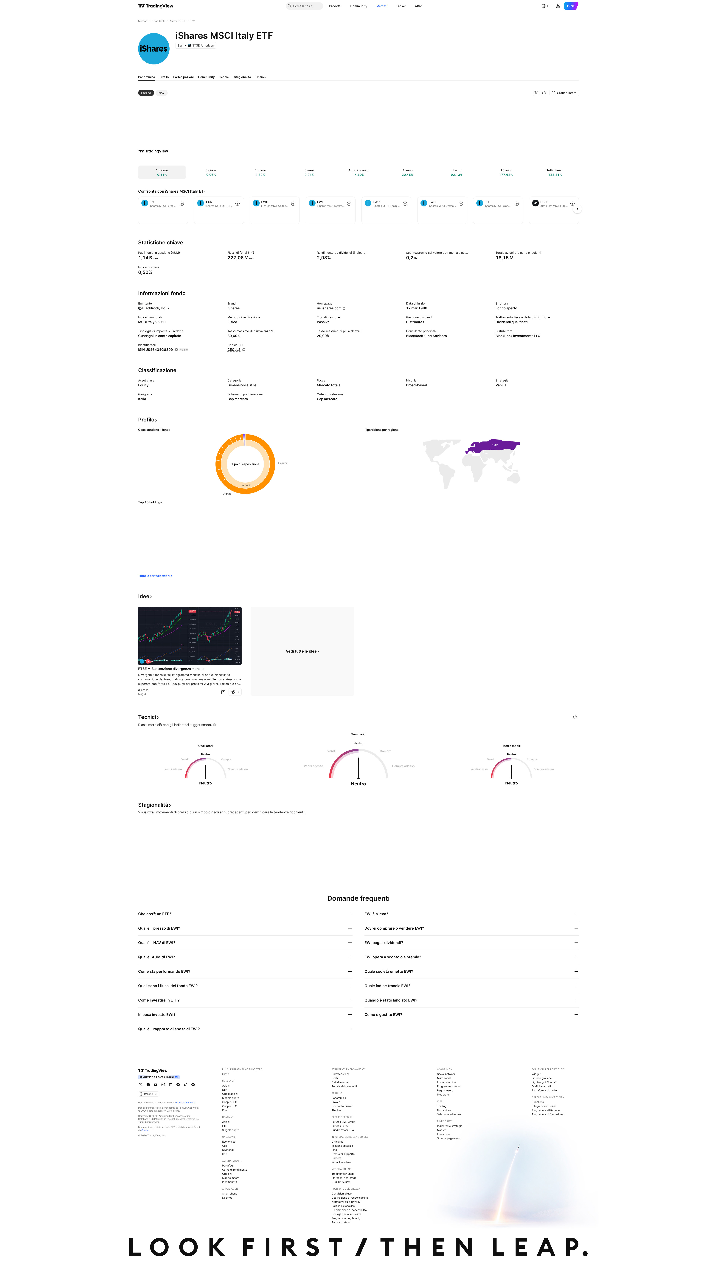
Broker (401, 6)
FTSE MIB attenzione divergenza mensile (171, 669)
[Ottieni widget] (544, 93)
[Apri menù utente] (558, 6)
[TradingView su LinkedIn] (170, 1084)
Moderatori (443, 1094)
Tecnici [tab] (224, 77)
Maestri (441, 1130)
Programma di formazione (547, 1114)
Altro (418, 6)
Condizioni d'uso (342, 1193)
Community (358, 6)
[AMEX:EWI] (142, 661)
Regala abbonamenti (344, 1086)
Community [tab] (206, 77)
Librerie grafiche (542, 1078)
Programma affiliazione (546, 1110)
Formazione (444, 1110)
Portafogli (228, 1165)
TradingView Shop (343, 1173)
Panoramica (339, 1097)
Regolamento (445, 1090)
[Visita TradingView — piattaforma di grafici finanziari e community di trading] (153, 151)
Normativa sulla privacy (346, 1201)
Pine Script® (229, 1181)
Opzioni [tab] (260, 77)
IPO (224, 1153)
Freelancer (443, 1134)
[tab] (146, 93)
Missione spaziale (342, 1145)
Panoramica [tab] (146, 77)
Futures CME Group (343, 1121)
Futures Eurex (340, 1125)
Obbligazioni (230, 1093)
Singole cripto (230, 1097)
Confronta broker (342, 1106)
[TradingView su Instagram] (163, 1084)
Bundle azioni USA (343, 1130)
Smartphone (229, 1193)
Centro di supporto (343, 1153)
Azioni (225, 1085)
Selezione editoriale (449, 1114)
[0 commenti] (223, 692)
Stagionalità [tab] (242, 77)
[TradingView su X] (140, 1084)
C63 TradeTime (341, 1181)
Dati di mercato (341, 1082)
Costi (335, 1078)
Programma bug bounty (346, 1218)
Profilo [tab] (164, 77)
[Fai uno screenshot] (536, 93)
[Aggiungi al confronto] (182, 203)
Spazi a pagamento (449, 1138)
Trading (441, 1106)
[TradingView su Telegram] (178, 1084)
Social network (446, 1074)
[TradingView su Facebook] (148, 1084)
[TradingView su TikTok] (185, 1084)
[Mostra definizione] (182, 252)
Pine (224, 1110)
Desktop (227, 1197)
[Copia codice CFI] (243, 350)
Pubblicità (538, 1102)
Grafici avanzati (541, 1086)
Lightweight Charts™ (544, 1082)
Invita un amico (446, 1082)
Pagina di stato (341, 1222)
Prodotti (335, 6)
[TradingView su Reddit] (193, 1084)
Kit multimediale (341, 1162)
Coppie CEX (229, 1102)
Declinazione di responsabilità (350, 1197)
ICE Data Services (185, 1102)
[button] (344, 6)
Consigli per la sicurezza (346, 1214)
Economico (228, 1141)
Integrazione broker (544, 1106)
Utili (224, 1145)
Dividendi (228, 1149)
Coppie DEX (229, 1106)
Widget (536, 1074)
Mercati (381, 6)
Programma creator (449, 1086)
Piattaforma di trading (545, 1090)
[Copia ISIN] (176, 350)
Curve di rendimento (234, 1169)
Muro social (444, 1078)
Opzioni (227, 1173)
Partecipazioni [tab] (183, 77)
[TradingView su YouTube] (155, 1084)
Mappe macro (230, 1177)
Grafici (226, 1074)
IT (548, 6)
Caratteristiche (341, 1074)
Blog (334, 1149)
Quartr (144, 1130)
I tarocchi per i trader (344, 1177)
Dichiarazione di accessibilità (349, 1210)
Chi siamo (337, 1141)
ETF (224, 1089)
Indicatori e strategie (449, 1125)
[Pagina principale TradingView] (155, 6)
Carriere (336, 1158)
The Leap (337, 1110)
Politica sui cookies (343, 1205)
